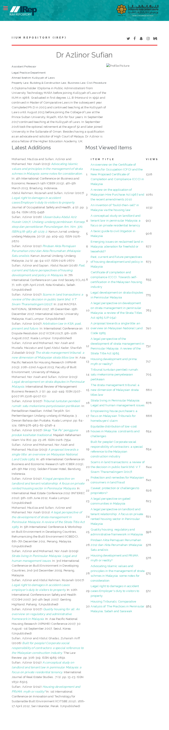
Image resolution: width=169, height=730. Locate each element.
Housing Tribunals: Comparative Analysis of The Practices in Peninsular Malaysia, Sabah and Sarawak (118, 606)
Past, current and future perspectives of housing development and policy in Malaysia (117, 261)
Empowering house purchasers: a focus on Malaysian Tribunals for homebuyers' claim (114, 415)
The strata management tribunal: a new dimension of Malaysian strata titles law (115, 389)
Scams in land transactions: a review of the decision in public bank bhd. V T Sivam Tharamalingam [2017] (118, 466)
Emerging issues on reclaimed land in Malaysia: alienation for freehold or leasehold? (117, 246)
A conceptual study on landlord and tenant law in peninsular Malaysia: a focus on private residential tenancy (116, 220)
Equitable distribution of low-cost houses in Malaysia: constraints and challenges (115, 431)
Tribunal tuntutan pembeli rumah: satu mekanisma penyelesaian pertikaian (115, 374)
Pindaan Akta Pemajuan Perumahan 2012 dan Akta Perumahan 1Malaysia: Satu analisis (117, 544)
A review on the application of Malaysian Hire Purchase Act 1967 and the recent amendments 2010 (117, 194)
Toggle (8, 8)
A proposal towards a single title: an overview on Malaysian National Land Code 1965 (117, 328)
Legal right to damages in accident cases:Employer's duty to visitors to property (115, 590)
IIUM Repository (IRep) (39, 37)
